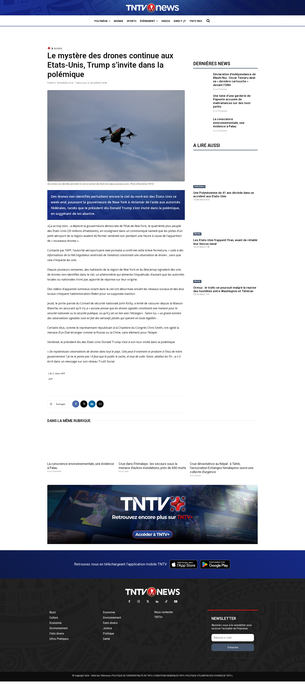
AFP (51, 378)
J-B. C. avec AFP (57, 373)
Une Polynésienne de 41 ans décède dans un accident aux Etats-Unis (223, 194)
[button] (208, 20)
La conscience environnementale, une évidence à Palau (228, 122)
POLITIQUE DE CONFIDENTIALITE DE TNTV (132, 675)
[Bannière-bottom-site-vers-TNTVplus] (152, 543)
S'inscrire (233, 647)
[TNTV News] (152, 591)
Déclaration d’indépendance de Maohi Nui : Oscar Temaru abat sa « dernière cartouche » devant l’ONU (234, 79)
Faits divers (199, 186)
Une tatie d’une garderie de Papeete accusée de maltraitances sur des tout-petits (232, 101)
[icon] (49, 48)
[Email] (100, 404)
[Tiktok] (166, 602)
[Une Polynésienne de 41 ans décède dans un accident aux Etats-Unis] (225, 173)
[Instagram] (138, 602)
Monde (58, 48)
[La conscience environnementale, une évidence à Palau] (202, 124)
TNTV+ (158, 617)
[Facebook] (75, 404)
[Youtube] (176, 602)
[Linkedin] (91, 404)
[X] (83, 404)
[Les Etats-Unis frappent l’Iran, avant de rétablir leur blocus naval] (225, 221)
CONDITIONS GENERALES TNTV (169, 675)
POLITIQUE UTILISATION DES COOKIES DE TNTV (209, 675)
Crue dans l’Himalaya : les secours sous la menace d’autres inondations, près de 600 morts (152, 466)
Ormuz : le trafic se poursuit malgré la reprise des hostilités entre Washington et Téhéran (224, 289)
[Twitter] (148, 602)
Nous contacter (163, 612)
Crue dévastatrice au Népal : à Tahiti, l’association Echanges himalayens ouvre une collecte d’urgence (221, 468)
